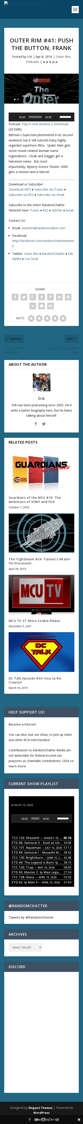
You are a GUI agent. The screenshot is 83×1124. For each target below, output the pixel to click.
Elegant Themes (40, 1108)
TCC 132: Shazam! (25, 801)
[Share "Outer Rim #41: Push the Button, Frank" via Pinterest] (50, 297)
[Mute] (45, 97)
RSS (45, 210)
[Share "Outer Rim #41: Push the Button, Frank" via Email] (41, 306)
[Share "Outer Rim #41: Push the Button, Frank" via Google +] (32, 297)
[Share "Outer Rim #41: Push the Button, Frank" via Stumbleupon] (32, 306)
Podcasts (32, 62)
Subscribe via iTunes (48, 189)
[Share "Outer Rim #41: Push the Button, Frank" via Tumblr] (41, 297)
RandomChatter (53, 253)
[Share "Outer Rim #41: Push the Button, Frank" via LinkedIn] (59, 297)
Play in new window (36, 124)
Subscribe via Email (50, 195)
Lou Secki (31, 259)
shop (44, 734)
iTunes (34, 210)
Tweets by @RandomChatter (31, 917)
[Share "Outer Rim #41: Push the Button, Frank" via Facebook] (15, 297)
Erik (29, 56)
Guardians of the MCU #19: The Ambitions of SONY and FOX (35, 499)
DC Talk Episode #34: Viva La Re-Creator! (35, 680)
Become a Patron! (22, 724)
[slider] (49, 95)
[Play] (16, 98)
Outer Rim (63, 56)
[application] (41, 97)
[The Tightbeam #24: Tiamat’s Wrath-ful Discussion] (42, 533)
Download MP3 (20, 189)
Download (61, 124)
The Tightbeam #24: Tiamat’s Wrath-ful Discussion (40, 561)
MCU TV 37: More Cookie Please (34, 621)
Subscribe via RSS (21, 195)
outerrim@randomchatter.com (43, 228)
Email (69, 210)
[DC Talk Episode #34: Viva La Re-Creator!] (42, 652)
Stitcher (57, 210)
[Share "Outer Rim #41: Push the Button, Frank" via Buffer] (68, 297)
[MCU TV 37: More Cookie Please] (42, 595)
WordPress (41, 1113)
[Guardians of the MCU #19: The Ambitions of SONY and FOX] (42, 471)
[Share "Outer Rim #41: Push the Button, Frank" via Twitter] (23, 297)
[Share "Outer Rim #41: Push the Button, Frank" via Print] (50, 306)
